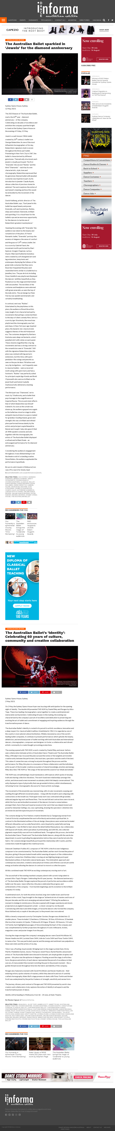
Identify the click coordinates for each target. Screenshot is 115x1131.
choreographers (12, 482)
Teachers (88, 181)
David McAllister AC (39, 1011)
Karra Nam (19, 1014)
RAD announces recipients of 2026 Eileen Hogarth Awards (31, 527)
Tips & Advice (46, 20)
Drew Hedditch (20, 485)
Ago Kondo (23, 477)
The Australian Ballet (20, 496)
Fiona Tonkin (13, 1012)
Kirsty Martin (30, 1014)
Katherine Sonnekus (25, 490)
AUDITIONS (12, 20)
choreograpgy (22, 480)
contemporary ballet (37, 1007)
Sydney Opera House (48, 1019)
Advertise (72, 20)
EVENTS (22, 20)
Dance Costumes (91, 177)
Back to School (90, 168)
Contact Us (60, 20)
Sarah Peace (32, 1017)
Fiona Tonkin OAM (27, 1012)
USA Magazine (98, 20)
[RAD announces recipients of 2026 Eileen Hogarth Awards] (32, 518)
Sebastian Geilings (45, 1017)
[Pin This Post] (21, 99)
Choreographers (91, 185)
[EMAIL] (26, 99)
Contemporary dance (56, 1007)
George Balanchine (19, 487)
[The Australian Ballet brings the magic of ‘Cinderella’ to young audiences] (21, 518)
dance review (11, 483)
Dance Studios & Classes (95, 164)
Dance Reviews (23, 483)
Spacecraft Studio (62, 1017)
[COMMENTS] (32, 99)
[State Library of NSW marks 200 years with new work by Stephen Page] (40, 1050)
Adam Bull (22, 1004)
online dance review (33, 1016)
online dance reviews (21, 493)
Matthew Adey (18, 1016)
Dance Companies (92, 189)
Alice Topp (32, 1004)
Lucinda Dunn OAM (57, 1014)
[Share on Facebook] (10, 99)
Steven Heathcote (13, 1019)
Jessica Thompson (43, 1012)
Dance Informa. (28, 1000)
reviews (21, 495)
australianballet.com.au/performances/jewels (24, 473)
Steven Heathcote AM (30, 1019)
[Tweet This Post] (15, 99)
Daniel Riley (10, 1011)
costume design (39, 1009)
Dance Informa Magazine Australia (71, 1127)
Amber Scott (42, 1004)
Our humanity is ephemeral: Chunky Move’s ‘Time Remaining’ (10, 527)
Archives (107, 1127)
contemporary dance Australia (18, 1009)
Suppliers (88, 172)
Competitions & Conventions (97, 160)
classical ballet (28, 482)
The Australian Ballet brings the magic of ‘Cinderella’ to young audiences (20, 528)
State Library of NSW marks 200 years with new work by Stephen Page (40, 1054)
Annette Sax (54, 1004)
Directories (85, 20)
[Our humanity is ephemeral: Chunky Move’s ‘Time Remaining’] (10, 518)
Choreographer (25, 1006)
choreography (54, 1006)
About (88, 1127)
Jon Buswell (56, 1012)
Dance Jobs (89, 193)
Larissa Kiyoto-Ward (14, 491)
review (15, 495)
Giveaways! (33, 20)
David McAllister (23, 1011)
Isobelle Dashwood (23, 488)
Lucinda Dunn (42, 1014)
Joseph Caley (10, 490)
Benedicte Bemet (20, 479)
